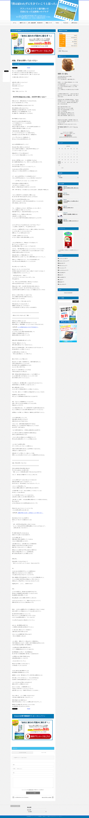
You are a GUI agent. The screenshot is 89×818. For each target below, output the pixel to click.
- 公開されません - (18, 768)
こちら (66, 51)
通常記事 (60, 281)
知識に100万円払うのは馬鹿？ (46, 797)
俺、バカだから (66, 194)
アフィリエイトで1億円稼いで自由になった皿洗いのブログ (43, 816)
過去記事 (29, 809)
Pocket (28, 67)
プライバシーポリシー (58, 816)
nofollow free (31, 789)
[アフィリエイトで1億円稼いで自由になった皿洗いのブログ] (44, 20)
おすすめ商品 (61, 272)
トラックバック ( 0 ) (22, 752)
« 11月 (62, 167)
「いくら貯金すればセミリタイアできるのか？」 (27, 327)
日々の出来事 (61, 277)
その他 (60, 279)
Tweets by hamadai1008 (68, 292)
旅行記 (60, 274)
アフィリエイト (61, 267)
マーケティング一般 (62, 258)
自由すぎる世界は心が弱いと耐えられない (71, 188)
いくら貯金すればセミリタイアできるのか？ (22, 797)
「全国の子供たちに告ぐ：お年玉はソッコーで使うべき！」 (30, 512)
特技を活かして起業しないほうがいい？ (71, 220)
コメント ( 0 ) (43, 752)
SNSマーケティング (62, 265)
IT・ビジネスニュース (63, 270)
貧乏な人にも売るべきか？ (68, 207)
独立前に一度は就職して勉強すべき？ (70, 214)
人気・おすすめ (61, 284)
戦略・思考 (61, 263)
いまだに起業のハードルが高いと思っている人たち (71, 202)
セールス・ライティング (63, 260)
